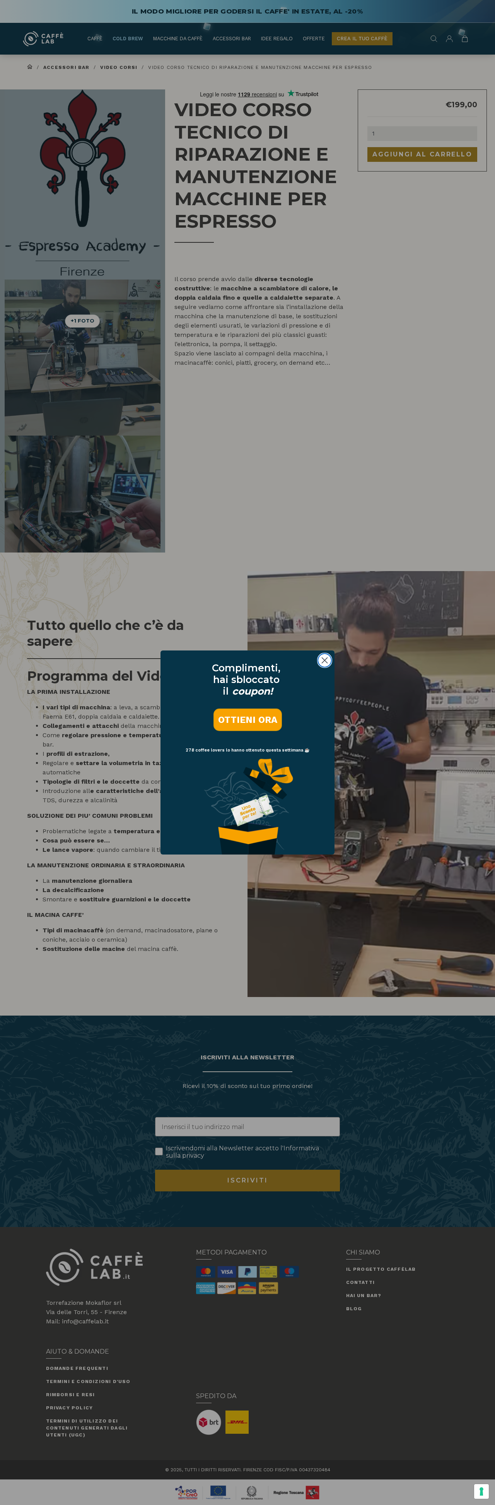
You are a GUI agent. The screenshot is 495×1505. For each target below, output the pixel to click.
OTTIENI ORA (247, 719)
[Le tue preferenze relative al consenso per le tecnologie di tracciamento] (481, 1491)
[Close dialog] (324, 660)
